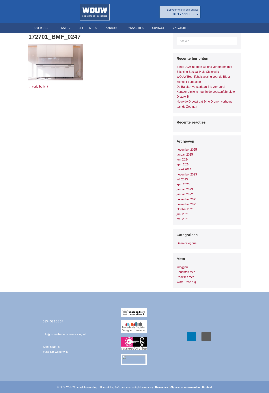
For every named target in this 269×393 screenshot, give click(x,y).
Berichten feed (186, 272)
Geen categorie (187, 243)
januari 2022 (185, 194)
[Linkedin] (191, 336)
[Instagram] (206, 336)
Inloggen (182, 267)
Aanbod (111, 28)
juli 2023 (182, 179)
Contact (158, 28)
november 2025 (187, 149)
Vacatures (181, 28)
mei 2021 (183, 219)
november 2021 (187, 204)
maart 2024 (184, 169)
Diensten (63, 28)
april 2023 (183, 184)
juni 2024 (183, 159)
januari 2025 (185, 154)
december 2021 (187, 199)
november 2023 (187, 174)
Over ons (41, 28)
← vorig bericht (38, 86)
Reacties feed (186, 277)
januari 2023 (185, 189)
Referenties (88, 28)
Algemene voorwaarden (185, 387)
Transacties (134, 28)
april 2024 (183, 164)
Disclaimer (161, 387)
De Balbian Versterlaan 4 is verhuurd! (201, 86)
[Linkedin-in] (236, 28)
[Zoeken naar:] (207, 41)
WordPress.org (186, 282)
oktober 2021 (185, 209)
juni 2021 (183, 214)
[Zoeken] (232, 41)
